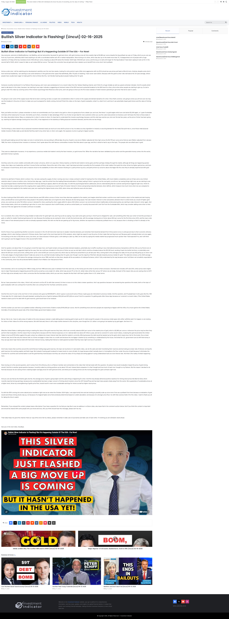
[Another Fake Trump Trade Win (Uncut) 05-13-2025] (77, 571)
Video (60, 22)
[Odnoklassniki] (33, 46)
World (66, 22)
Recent (167, 31)
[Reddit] (25, 46)
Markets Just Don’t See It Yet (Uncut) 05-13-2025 (120, 586)
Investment (7, 22)
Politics (52, 22)
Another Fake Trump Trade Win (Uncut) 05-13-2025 (69, 586)
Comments (215, 31)
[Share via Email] (49, 523)
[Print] (54, 523)
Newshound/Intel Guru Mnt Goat (167, 42)
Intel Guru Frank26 (162, 47)
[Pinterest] (20, 46)
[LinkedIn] (12, 46)
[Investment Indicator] (16, 11)
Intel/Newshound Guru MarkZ (165, 37)
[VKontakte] (29, 46)
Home (4, 28)
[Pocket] (37, 46)
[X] (7, 46)
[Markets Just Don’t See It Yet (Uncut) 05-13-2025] (128, 571)
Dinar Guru (18, 22)
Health (79, 22)
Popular (190, 31)
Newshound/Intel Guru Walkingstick (168, 57)
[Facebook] (3, 46)
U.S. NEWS (43, 22)
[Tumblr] (16, 46)
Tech (73, 22)
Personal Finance (31, 22)
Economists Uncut (12, 28)
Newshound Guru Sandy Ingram (166, 52)
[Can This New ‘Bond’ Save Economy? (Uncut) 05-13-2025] (25, 571)
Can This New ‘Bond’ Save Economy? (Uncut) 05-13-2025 (19, 586)
